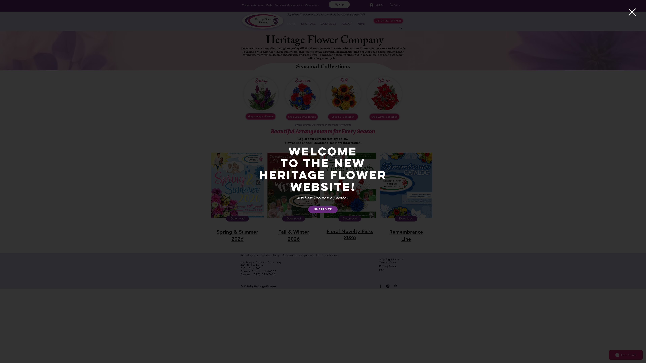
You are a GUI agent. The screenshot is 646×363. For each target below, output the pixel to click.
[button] (632, 12)
